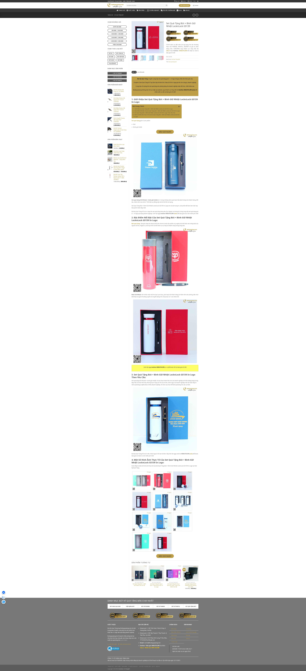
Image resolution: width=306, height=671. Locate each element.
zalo (193, 90)
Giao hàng (174, 635)
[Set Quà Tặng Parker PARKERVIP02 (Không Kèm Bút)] (190, 573)
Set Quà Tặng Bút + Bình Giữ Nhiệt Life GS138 (139, 584)
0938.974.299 (183, 51)
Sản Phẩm (141, 10)
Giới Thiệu (132, 10)
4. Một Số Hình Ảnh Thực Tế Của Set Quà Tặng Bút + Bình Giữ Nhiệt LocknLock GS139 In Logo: (156, 115)
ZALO (168, 51)
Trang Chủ (122, 10)
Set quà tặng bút (173, 61)
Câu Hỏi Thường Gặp (169, 10)
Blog (180, 10)
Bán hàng (173, 629)
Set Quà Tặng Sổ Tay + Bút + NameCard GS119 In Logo (156, 585)
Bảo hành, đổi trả (175, 632)
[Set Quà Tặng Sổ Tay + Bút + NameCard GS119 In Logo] (156, 573)
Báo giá (188, 635)
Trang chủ (110, 15)
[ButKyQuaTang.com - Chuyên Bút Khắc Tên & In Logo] (116, 5)
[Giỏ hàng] (197, 1)
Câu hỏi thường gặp (191, 632)
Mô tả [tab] (134, 72)
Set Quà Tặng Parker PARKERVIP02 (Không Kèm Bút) (190, 585)
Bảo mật (173, 638)
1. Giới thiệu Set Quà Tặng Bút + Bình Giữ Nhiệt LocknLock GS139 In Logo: (153, 109)
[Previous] (134, 37)
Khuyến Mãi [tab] (140, 72)
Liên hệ (187, 10)
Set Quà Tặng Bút (119, 15)
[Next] (161, 37)
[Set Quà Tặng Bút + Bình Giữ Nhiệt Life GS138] (139, 573)
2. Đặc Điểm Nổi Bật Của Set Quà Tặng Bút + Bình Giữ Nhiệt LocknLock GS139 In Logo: (157, 111)
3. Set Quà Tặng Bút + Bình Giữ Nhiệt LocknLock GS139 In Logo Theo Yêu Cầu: (154, 113)
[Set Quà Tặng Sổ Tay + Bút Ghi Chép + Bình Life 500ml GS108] (173, 573)
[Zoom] (133, 51)
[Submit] (166, 5)
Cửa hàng (188, 629)
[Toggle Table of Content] (178, 106)
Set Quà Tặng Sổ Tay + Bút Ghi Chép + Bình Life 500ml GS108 (173, 585)
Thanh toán (174, 642)
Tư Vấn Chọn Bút (154, 10)
